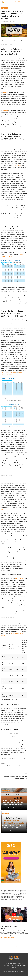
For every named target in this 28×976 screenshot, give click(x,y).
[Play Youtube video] (14, 914)
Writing (5, 110)
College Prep (6, 790)
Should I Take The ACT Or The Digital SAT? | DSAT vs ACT (12, 826)
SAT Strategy (4, 758)
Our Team (13, 965)
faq (18, 965)
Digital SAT (6, 813)
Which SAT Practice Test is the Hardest (11, 767)
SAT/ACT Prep (5, 8)
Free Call (17, 1)
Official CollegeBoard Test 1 (8, 372)
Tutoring (20, 963)
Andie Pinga (8, 830)
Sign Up (14, 967)
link (2, 509)
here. (16, 724)
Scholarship (6, 965)
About (15, 963)
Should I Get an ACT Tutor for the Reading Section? (15, 777)
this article (18, 165)
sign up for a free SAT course (7, 937)
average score (19, 578)
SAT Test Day (12, 758)
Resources (23, 965)
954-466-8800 (8, 963)
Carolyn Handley (10, 807)
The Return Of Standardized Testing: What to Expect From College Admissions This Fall (12, 802)
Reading (5, 92)
